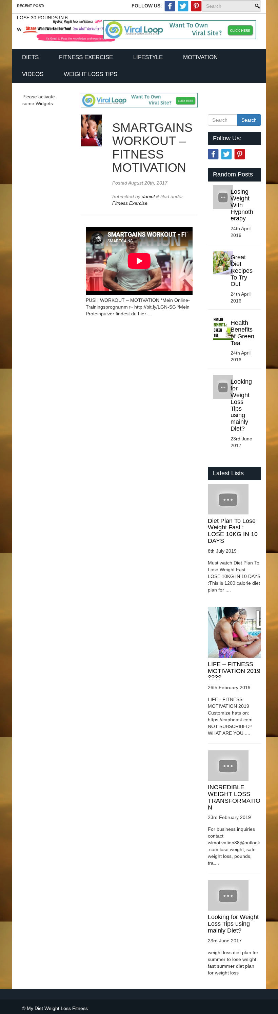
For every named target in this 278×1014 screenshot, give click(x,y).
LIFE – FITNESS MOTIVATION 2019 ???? (234, 671)
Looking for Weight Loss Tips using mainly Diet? (241, 405)
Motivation (200, 57)
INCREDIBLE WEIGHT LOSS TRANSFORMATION (234, 797)
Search (256, 6)
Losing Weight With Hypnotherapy (242, 205)
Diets (30, 57)
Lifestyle (148, 57)
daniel (149, 196)
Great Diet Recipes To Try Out (242, 270)
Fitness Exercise (86, 57)
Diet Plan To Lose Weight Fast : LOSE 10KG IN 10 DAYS (233, 530)
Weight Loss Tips (90, 74)
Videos (32, 74)
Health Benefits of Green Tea (242, 332)
